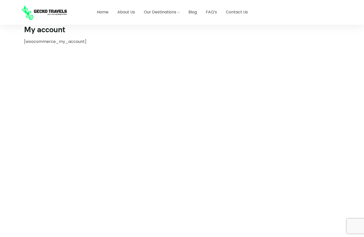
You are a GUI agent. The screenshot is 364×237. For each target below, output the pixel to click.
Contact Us (237, 12)
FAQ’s (211, 12)
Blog (192, 12)
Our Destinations (160, 12)
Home (102, 12)
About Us (126, 12)
